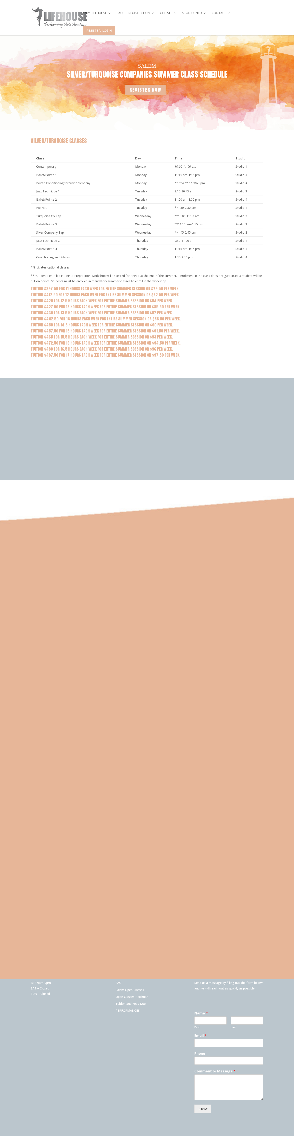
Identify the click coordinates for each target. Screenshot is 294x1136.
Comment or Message (214, 1071)
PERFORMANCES (128, 1010)
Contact (219, 13)
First (197, 1027)
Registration (139, 13)
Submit (202, 1109)
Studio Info (192, 13)
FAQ (120, 13)
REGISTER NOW (145, 89)
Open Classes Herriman (132, 997)
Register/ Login (99, 30)
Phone (199, 1053)
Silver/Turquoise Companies (109, 74)
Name (201, 1013)
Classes (166, 13)
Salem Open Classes (130, 990)
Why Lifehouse (95, 13)
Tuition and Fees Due (131, 1004)
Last (233, 1027)
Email (200, 1035)
